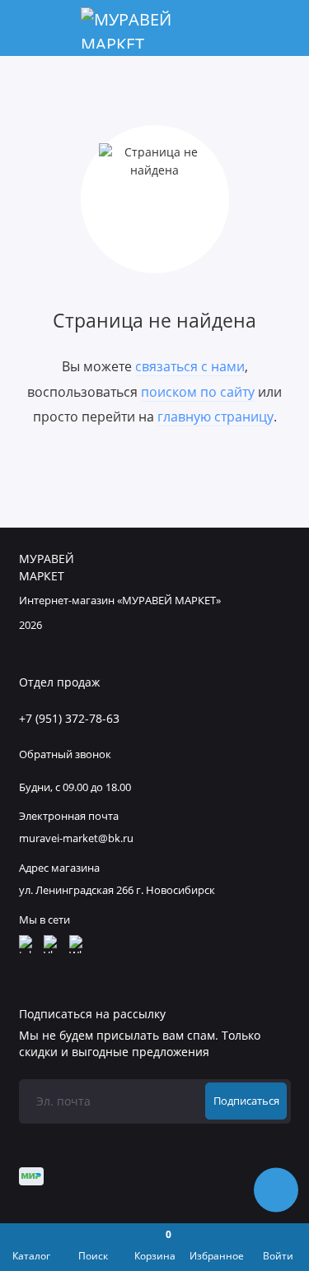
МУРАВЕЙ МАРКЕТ (46, 567)
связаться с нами (190, 366)
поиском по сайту (198, 392)
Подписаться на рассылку (92, 1014)
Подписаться (246, 1101)
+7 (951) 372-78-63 (69, 718)
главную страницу (215, 416)
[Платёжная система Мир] (30, 1176)
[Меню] (28, 28)
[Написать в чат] (276, 1189)
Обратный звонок (65, 754)
